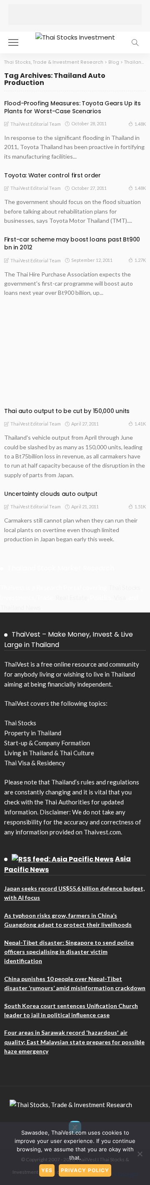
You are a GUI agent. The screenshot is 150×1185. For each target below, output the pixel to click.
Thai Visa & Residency (34, 763)
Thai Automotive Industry (45, 388)
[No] (139, 1154)
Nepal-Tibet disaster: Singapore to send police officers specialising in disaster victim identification (69, 952)
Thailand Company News (42, 396)
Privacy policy (85, 1170)
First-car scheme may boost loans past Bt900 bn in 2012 (72, 243)
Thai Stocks (124, 587)
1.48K (140, 124)
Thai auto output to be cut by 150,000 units (67, 411)
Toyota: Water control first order (52, 175)
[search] (135, 42)
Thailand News (20, 607)
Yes (46, 1170)
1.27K (140, 260)
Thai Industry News (36, 392)
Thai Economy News (110, 388)
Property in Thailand (32, 733)
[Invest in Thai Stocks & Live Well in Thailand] (75, 36)
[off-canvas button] (13, 42)
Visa (120, 597)
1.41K (140, 423)
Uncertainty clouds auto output (51, 494)
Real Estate (71, 597)
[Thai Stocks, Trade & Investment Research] (71, 1104)
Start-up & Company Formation (47, 743)
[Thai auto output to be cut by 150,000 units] (75, 355)
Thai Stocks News (89, 392)
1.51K (140, 506)
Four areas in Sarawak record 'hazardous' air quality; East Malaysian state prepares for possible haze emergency (74, 1042)
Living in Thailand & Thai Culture (49, 753)
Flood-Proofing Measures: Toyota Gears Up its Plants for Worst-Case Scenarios (72, 107)
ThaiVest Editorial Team (35, 124)
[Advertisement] (75, 14)
